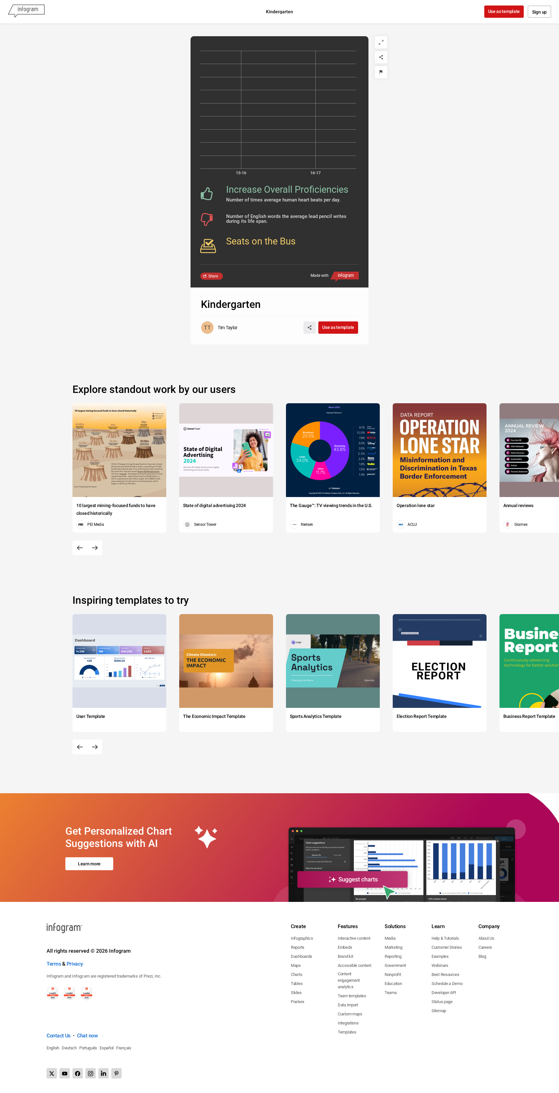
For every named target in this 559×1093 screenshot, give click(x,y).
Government (395, 965)
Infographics (302, 938)
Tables (296, 983)
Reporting (393, 956)
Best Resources (445, 974)
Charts (296, 974)
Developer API (444, 992)
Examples (440, 956)
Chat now (87, 1036)
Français (123, 1047)
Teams (391, 992)
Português (88, 1047)
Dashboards (301, 956)
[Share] (381, 57)
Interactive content (354, 938)
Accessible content (354, 965)
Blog (482, 956)
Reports (297, 947)
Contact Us (59, 1036)
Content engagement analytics (349, 980)
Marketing (393, 947)
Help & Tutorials (445, 938)
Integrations (348, 1023)
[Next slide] (95, 548)
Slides (296, 992)
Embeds (345, 947)
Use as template (504, 11)
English (53, 1047)
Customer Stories (447, 947)
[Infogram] (26, 12)
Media (390, 938)
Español (107, 1047)
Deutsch (69, 1047)
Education (393, 983)
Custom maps (350, 1014)
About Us (486, 938)
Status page (442, 1001)
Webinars (440, 965)
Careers (485, 947)
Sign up (539, 12)
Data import (348, 1004)
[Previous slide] (80, 548)
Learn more (89, 863)
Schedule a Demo (447, 983)
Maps (296, 965)
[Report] (381, 72)
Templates (347, 1032)
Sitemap (439, 1010)
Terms (54, 964)
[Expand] (381, 42)
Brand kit (345, 956)
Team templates (352, 995)
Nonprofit (393, 974)
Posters (297, 1001)
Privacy (75, 964)
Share (213, 276)
